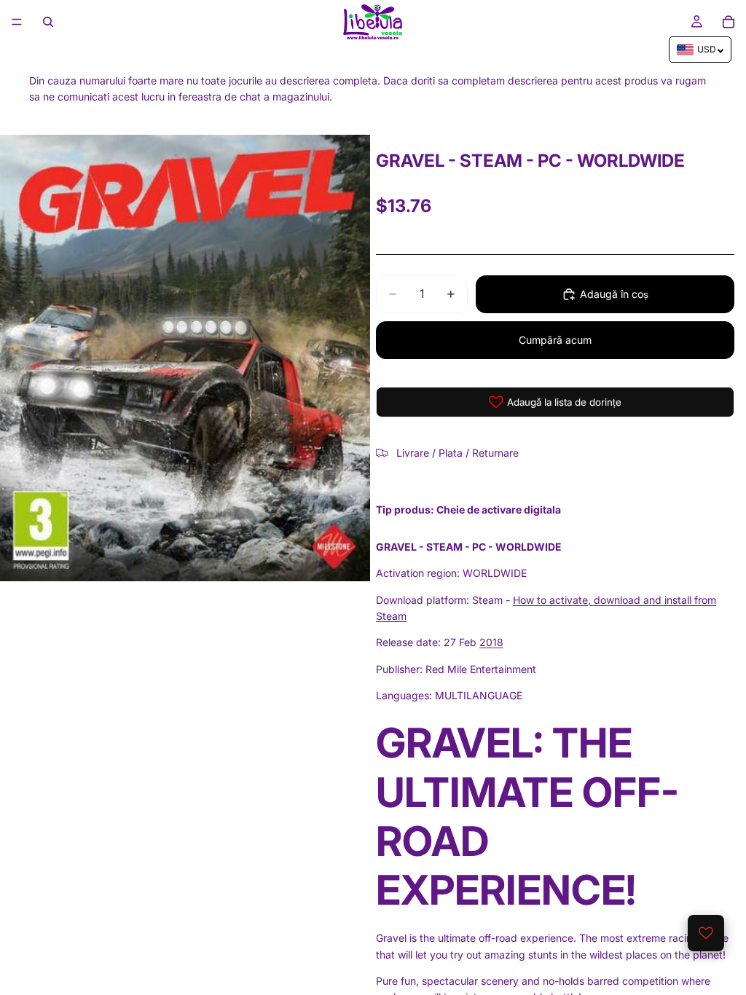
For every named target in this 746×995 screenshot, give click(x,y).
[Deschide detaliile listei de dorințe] (706, 933)
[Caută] (48, 22)
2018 (491, 642)
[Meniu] (17, 22)
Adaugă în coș (614, 294)
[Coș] (728, 22)
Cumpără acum (555, 340)
